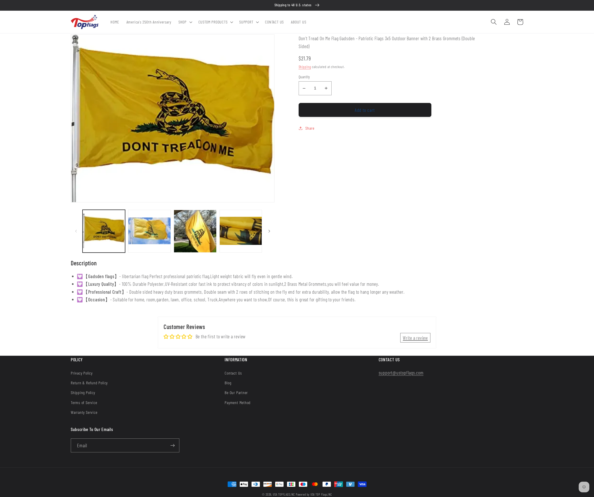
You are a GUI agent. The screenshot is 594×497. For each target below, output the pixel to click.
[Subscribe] (172, 445)
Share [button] (309, 128)
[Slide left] (76, 231)
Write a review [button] (415, 338)
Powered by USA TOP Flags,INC (314, 494)
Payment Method (238, 402)
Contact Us (233, 372)
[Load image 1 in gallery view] (104, 231)
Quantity (304, 76)
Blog (228, 382)
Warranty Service (84, 412)
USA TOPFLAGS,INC (284, 494)
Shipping (305, 66)
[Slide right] (269, 231)
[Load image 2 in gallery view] (149, 231)
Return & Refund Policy (89, 382)
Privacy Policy (82, 372)
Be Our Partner (236, 392)
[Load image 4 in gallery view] (241, 231)
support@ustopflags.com (401, 372)
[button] (185, 22)
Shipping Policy (83, 392)
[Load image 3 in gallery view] (195, 231)
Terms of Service (84, 402)
